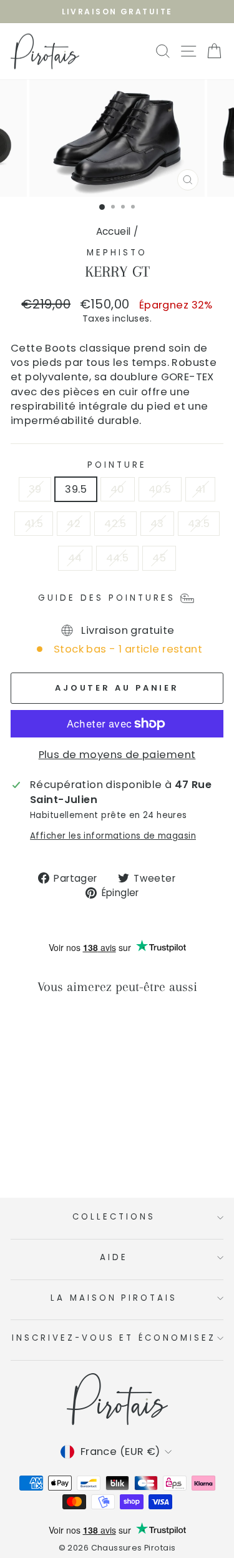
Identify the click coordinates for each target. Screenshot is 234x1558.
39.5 (76, 489)
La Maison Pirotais (114, 1298)
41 (200, 489)
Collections (113, 1217)
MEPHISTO (117, 253)
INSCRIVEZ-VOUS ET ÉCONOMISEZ (114, 1338)
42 (73, 523)
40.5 (160, 489)
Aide (114, 1257)
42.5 (115, 523)
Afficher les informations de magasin (113, 836)
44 (75, 558)
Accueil (113, 231)
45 (159, 558)
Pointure (117, 465)
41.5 (34, 523)
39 (35, 489)
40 (117, 489)
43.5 (199, 523)
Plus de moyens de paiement (117, 754)
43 (157, 523)
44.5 (117, 558)
